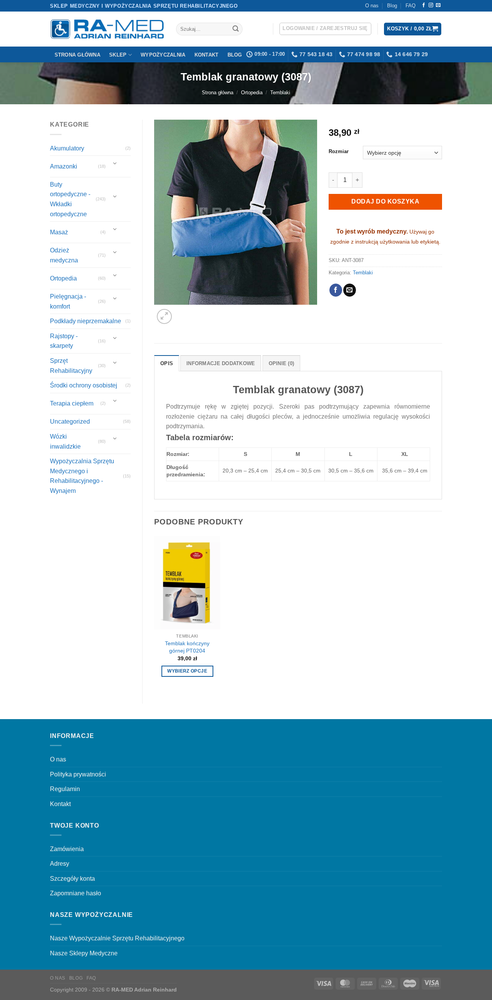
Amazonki (63, 166)
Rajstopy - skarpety (64, 341)
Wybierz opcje (187, 671)
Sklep (117, 55)
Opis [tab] (166, 363)
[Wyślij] (235, 29)
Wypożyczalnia (163, 55)
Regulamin (65, 789)
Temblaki (280, 92)
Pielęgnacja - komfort (68, 301)
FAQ (411, 5)
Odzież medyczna (64, 255)
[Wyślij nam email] (438, 5)
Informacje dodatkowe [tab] (220, 363)
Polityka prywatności (78, 774)
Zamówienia (67, 849)
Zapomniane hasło (75, 893)
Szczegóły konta (72, 878)
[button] (325, 29)
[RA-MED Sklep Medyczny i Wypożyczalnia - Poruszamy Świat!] (107, 29)
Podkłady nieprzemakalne (85, 321)
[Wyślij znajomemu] (349, 290)
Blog (392, 5)
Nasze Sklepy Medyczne (84, 953)
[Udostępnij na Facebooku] (335, 290)
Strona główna (77, 55)
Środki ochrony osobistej (83, 385)
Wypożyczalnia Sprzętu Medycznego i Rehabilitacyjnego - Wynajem (82, 476)
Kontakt (206, 55)
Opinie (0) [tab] (281, 363)
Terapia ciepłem (71, 403)
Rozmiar (339, 151)
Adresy (59, 863)
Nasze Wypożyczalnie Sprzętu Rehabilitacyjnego (117, 938)
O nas (372, 5)
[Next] (182, 312)
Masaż (59, 232)
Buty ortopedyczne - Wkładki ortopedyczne (70, 199)
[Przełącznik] (115, 163)
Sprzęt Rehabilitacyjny (71, 365)
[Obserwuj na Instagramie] (431, 5)
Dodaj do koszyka (385, 201)
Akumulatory (67, 148)
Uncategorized (70, 421)
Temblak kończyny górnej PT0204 (187, 647)
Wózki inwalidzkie (65, 441)
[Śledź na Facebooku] (423, 5)
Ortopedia (252, 92)
